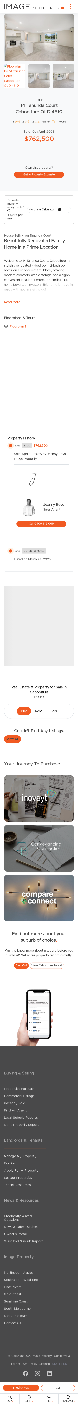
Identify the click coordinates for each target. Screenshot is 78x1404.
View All (12, 739)
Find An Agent (15, 1110)
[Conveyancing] (39, 848)
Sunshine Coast (16, 1301)
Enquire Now (21, 1387)
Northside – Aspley (19, 1272)
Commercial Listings (19, 1096)
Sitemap (44, 1364)
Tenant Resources (17, 1185)
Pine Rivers (12, 1287)
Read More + (13, 302)
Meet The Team (16, 1315)
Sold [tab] (53, 711)
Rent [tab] (38, 711)
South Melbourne (17, 1308)
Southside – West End (21, 1280)
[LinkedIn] (49, 1374)
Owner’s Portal (15, 1234)
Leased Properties (18, 1177)
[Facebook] (25, 1374)
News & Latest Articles (21, 1227)
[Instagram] (37, 1374)
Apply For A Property (21, 1170)
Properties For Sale (19, 1088)
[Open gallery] (39, 37)
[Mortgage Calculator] (39, 798)
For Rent (11, 1163)
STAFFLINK (59, 1364)
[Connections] (39, 897)
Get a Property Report (21, 1124)
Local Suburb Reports (21, 1117)
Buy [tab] (24, 711)
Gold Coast (12, 1294)
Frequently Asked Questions (18, 1218)
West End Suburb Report (23, 1241)
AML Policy (30, 1364)
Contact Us (12, 1323)
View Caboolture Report (46, 965)
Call (58, 1387)
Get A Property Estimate (39, 174)
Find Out (21, 965)
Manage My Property (20, 1156)
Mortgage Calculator (42, 209)
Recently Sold (14, 1103)
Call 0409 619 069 (41, 523)
